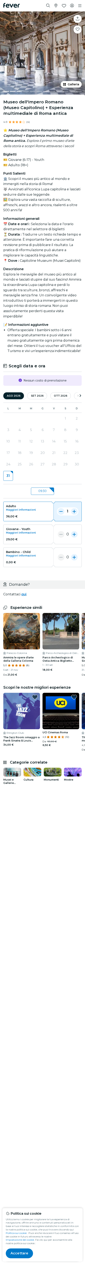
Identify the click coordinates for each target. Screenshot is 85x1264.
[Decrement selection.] (61, 511)
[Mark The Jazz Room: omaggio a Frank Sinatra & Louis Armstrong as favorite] (35, 697)
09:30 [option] (42, 491)
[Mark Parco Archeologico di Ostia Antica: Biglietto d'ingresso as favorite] (74, 617)
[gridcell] (8, 476)
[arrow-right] (80, 396)
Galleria (73, 84)
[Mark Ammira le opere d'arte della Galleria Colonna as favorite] (35, 617)
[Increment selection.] (74, 511)
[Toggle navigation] (80, 6)
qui (23, 594)
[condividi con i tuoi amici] (77, 19)
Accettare (19, 1253)
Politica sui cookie (16, 1233)
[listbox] (42, 491)
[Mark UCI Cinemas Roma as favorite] (74, 697)
